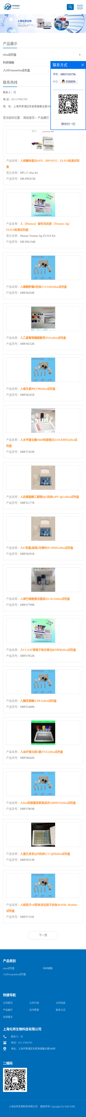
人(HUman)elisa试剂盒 (16, 70)
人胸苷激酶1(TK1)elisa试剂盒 (38, 700)
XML (72, 1106)
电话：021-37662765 (21, 1042)
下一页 (43, 935)
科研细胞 (8, 62)
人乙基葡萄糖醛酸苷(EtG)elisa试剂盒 (43, 337)
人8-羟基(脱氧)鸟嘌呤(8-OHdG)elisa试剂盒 (46, 547)
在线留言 (8, 1017)
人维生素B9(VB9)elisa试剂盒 (37, 388)
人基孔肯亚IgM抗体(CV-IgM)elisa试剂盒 (45, 853)
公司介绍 (34, 1003)
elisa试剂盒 (9, 54)
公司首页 (8, 1003)
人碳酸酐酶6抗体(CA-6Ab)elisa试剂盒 (43, 286)
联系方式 (60, 1010)
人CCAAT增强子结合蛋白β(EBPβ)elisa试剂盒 (48, 649)
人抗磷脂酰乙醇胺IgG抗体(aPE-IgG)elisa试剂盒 (49, 496)
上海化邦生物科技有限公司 (23, 1106)
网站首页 (29, 117)
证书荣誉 (34, 1010)
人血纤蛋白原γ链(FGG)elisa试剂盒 (41, 751)
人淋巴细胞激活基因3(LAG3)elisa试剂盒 (45, 598)
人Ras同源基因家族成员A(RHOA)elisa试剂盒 (48, 802)
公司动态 (60, 1003)
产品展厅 (43, 117)
